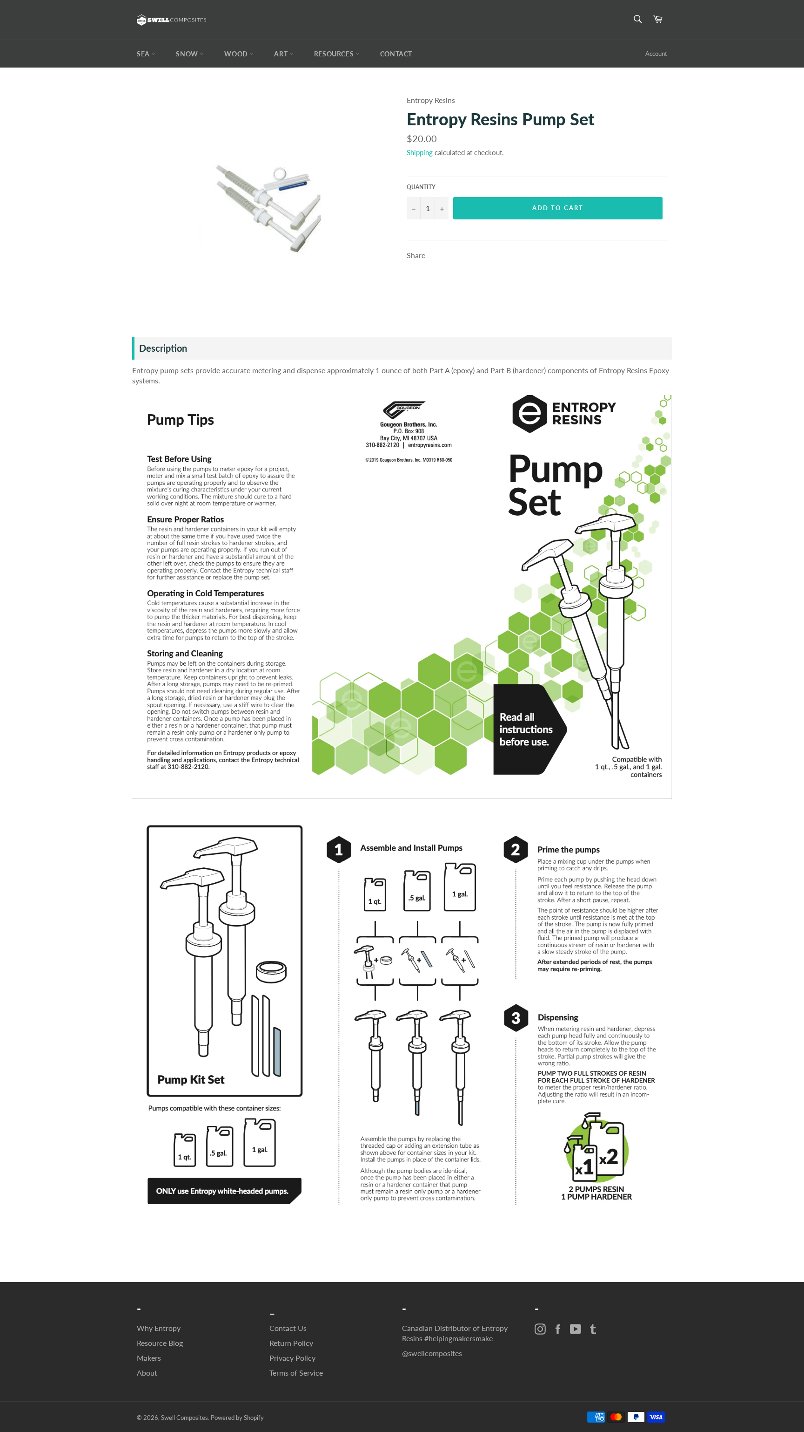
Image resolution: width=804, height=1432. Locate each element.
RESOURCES (334, 54)
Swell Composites (184, 1417)
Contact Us (288, 1327)
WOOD (236, 54)
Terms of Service (296, 1372)
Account (656, 53)
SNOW (188, 54)
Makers (149, 1357)
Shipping (420, 152)
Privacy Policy (292, 1357)
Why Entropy (159, 1327)
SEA (144, 54)
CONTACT (396, 54)
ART (281, 54)
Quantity (421, 187)
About (147, 1372)
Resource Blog (160, 1342)
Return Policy (291, 1342)
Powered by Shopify (237, 1417)
